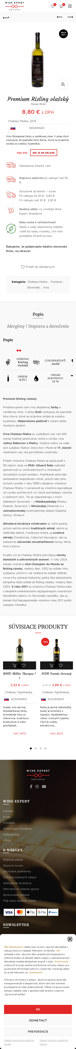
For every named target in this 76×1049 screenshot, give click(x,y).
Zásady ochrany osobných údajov (54, 1042)
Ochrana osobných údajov (20, 877)
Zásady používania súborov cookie (19, 1042)
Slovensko (33, 287)
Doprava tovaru (13, 865)
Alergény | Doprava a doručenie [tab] (38, 326)
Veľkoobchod (11, 834)
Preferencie (38, 1031)
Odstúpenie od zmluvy (17, 883)
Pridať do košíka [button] (15, 665)
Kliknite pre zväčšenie (63, 84)
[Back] (6, 17)
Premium (56, 281)
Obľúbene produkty (55, 4)
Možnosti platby (13, 859)
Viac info (22, 152)
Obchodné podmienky (17, 871)
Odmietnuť (38, 1020)
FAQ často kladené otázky (19, 900)
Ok (38, 1009)
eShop (7, 840)
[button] (70, 939)
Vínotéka (9, 822)
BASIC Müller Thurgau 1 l (19, 676)
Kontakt (8, 811)
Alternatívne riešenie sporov (21, 889)
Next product (70, 17)
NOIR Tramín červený (56, 674)
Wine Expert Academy (17, 828)
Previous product (60, 17)
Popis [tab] (38, 314)
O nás (6, 816)
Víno (46, 287)
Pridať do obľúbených (40, 266)
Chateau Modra (37, 281)
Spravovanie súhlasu (16, 894)
